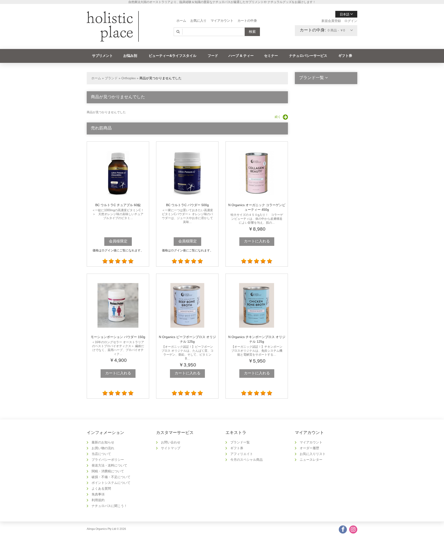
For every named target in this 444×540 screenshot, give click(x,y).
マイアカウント (222, 20)
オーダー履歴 (309, 448)
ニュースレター (311, 459)
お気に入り (198, 20)
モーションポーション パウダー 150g (118, 337)
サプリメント (102, 56)
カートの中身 (247, 20)
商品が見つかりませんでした (160, 78)
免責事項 (98, 494)
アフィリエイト (241, 454)
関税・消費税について (108, 471)
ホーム (181, 20)
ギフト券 (345, 56)
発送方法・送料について (109, 465)
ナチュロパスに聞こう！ (109, 506)
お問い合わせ (170, 442)
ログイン (350, 21)
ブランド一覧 (240, 442)
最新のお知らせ (103, 442)
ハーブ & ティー (241, 56)
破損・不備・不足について (111, 477)
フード (213, 56)
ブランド (111, 78)
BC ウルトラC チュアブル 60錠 (118, 205)
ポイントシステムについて (111, 483)
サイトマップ (170, 448)
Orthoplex (128, 78)
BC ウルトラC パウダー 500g (187, 205)
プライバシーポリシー (108, 459)
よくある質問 (101, 488)
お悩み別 (130, 56)
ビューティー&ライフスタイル (172, 56)
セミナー (271, 56)
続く (278, 117)
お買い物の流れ (103, 448)
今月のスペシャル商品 (246, 459)
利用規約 (98, 500)
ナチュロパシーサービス (308, 56)
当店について (101, 454)
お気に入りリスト (313, 454)
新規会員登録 (331, 21)
